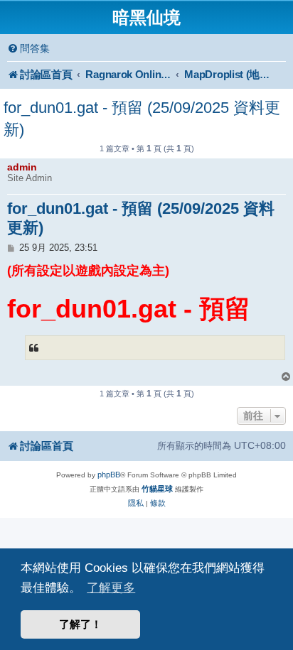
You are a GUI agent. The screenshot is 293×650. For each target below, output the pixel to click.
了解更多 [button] (111, 587)
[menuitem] (28, 48)
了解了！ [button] (80, 624)
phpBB (108, 474)
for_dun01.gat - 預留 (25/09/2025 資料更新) (142, 119)
